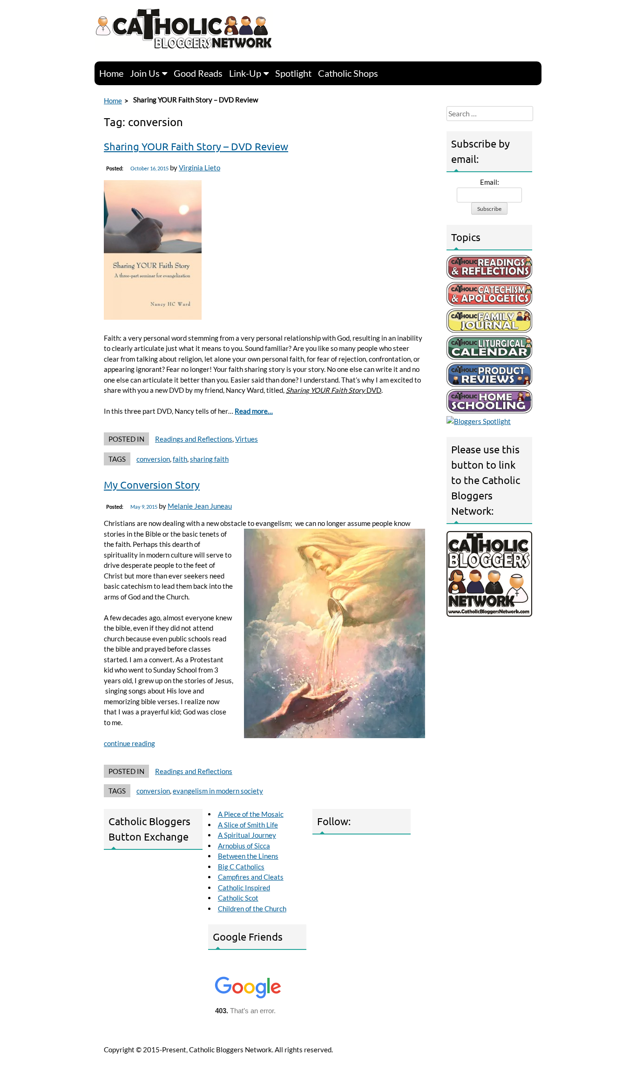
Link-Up (245, 73)
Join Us (145, 73)
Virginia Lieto (199, 167)
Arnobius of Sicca (244, 845)
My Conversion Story (152, 484)
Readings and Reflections (193, 439)
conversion (153, 459)
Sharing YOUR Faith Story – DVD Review (196, 146)
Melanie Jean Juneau (200, 506)
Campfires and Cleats (251, 877)
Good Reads (198, 73)
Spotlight (293, 73)
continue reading (129, 743)
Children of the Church (252, 908)
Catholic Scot (238, 898)
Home (111, 73)
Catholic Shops (348, 73)
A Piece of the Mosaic (251, 814)
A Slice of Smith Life (248, 825)
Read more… (254, 411)
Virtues (246, 439)
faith (180, 459)
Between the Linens (248, 856)
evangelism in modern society (218, 791)
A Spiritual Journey (247, 835)
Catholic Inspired (244, 887)
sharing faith (209, 459)
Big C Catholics (241, 866)
